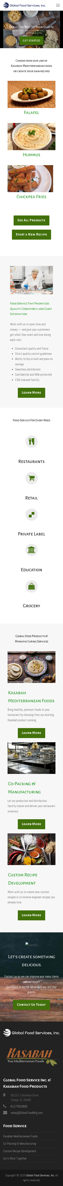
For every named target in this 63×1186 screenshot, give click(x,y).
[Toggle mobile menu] (58, 5)
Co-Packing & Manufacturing (19, 1144)
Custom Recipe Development (19, 1151)
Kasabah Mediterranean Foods (20, 1136)
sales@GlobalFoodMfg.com (27, 1113)
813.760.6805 (19, 1106)
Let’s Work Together (15, 1158)
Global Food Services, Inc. (40, 1175)
